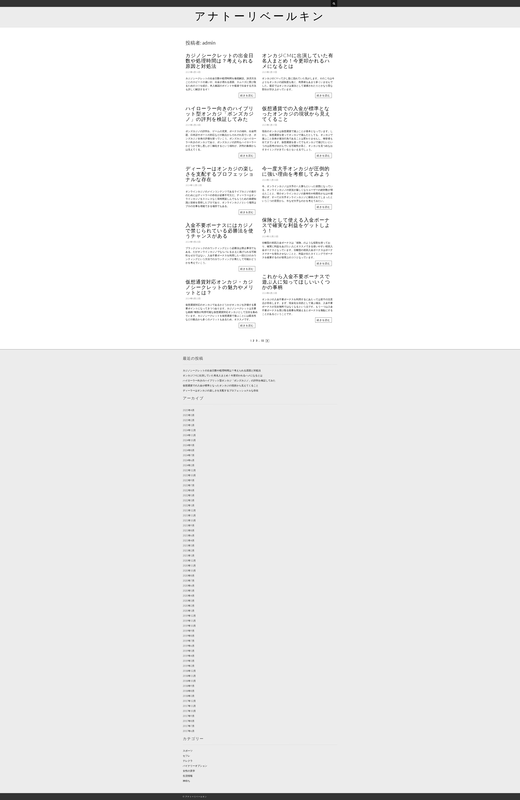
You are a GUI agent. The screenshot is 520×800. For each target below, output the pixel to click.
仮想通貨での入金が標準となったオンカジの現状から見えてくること (296, 113)
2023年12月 (189, 470)
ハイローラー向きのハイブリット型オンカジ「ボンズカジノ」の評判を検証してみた (220, 113)
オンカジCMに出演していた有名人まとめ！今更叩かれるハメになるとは (297, 60)
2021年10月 (189, 520)
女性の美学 (189, 770)
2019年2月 (188, 665)
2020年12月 (189, 560)
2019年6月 (188, 645)
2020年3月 (188, 600)
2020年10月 (189, 570)
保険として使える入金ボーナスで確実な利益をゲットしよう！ (296, 225)
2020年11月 (189, 565)
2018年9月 (188, 685)
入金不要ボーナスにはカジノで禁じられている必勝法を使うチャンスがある (219, 230)
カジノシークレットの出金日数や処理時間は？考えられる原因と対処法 (220, 60)
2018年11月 (189, 675)
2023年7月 (188, 485)
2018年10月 (189, 680)
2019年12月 (189, 615)
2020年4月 (188, 595)
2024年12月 (189, 430)
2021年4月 (188, 540)
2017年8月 (188, 720)
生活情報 (188, 775)
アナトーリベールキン (260, 15)
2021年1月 (188, 555)
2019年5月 (188, 650)
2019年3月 (188, 660)
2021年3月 (188, 545)
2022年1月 (188, 505)
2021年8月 (188, 530)
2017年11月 (189, 705)
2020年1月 (188, 610)
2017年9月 (188, 715)
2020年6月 (188, 585)
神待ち (186, 780)
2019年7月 (188, 640)
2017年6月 (188, 730)
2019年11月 (189, 620)
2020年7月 (188, 580)
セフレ (186, 755)
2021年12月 (189, 510)
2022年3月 (188, 500)
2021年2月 (188, 550)
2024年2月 (188, 465)
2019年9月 (188, 630)
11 (262, 340)
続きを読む (247, 95)
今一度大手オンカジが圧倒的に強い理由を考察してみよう (296, 171)
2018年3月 (188, 695)
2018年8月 (188, 690)
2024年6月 (188, 460)
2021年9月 (188, 525)
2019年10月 (189, 625)
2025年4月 (188, 410)
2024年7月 (188, 455)
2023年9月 (188, 480)
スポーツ (188, 750)
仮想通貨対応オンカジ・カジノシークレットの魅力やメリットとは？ (220, 287)
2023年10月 (189, 475)
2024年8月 (188, 450)
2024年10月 (189, 440)
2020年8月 (188, 575)
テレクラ (188, 760)
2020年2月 (188, 605)
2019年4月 (188, 655)
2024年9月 (188, 445)
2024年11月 (189, 435)
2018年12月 (189, 670)
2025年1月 (188, 425)
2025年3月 (188, 415)
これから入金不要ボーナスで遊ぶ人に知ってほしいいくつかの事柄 (296, 281)
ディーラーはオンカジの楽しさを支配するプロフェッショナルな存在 (220, 173)
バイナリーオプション (195, 765)
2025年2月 (188, 420)
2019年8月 (188, 635)
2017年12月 (189, 700)
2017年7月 (188, 725)
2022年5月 (188, 495)
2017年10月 (189, 710)
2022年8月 (188, 490)
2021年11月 (189, 515)
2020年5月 (188, 590)
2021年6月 (188, 535)
